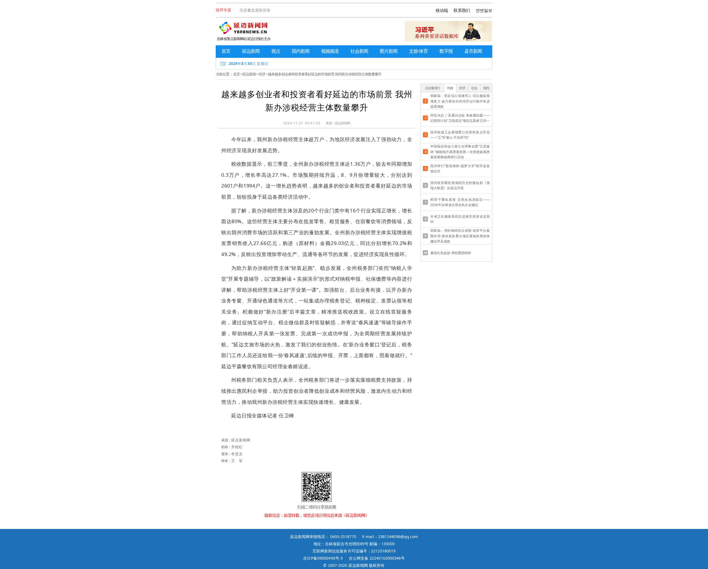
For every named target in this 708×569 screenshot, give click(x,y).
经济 (262, 74)
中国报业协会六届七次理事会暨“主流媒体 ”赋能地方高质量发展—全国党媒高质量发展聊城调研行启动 (460, 151)
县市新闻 (473, 51)
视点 (275, 51)
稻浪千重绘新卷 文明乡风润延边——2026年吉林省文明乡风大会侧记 (460, 202)
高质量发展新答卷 (255, 10)
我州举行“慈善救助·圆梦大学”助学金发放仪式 (460, 168)
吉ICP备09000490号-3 (323, 558)
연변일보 (484, 10)
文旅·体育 (418, 51)
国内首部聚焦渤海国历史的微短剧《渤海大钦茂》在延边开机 (460, 185)
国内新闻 (300, 51)
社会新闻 (359, 51)
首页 (226, 51)
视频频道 (330, 51)
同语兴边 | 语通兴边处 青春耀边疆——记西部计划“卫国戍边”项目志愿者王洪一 (460, 118)
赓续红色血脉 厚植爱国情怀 (450, 253)
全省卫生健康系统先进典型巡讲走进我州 (460, 219)
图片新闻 (388, 51)
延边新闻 (251, 51)
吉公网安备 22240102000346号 (377, 558)
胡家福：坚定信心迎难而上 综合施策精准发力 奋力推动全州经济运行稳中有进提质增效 (460, 101)
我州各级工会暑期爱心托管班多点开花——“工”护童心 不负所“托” (460, 135)
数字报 (446, 51)
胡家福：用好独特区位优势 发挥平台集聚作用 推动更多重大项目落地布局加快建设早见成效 (460, 235)
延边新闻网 (342, 123)
